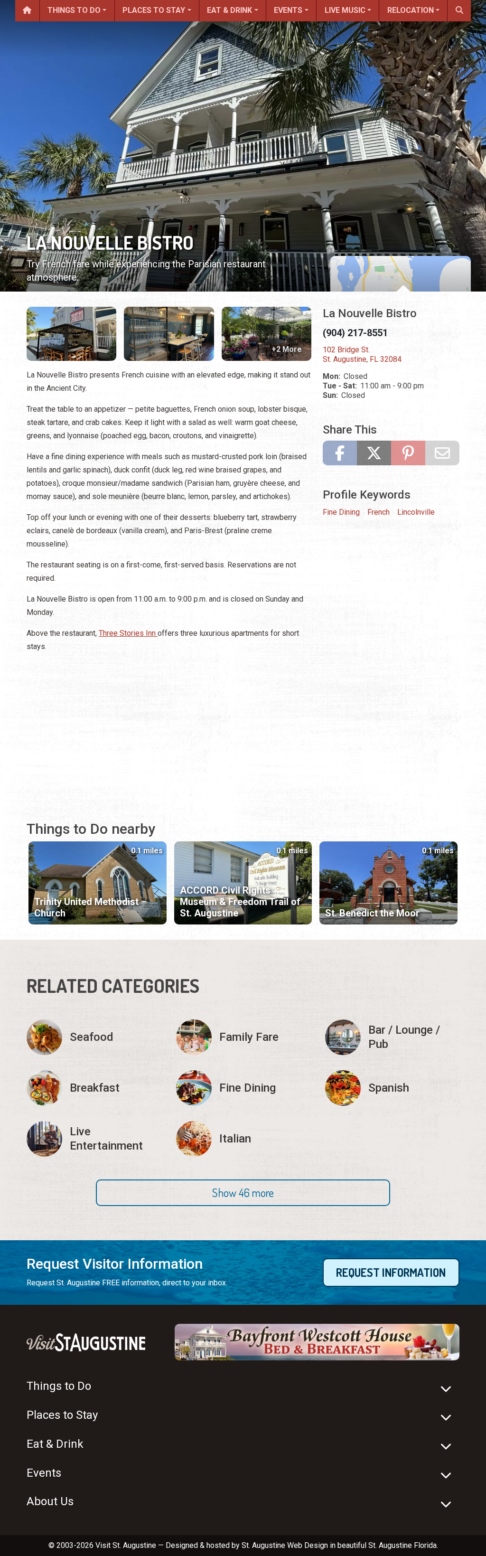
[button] (243, 1192)
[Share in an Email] (442, 453)
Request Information (391, 1272)
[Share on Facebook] (340, 453)
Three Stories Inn (128, 633)
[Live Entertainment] (94, 1139)
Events (288, 10)
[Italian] (243, 1139)
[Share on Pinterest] (408, 453)
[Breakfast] (94, 1088)
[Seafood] (94, 1037)
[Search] (459, 10)
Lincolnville (416, 512)
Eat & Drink (229, 10)
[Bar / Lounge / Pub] (392, 1037)
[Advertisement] (169, 727)
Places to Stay (153, 10)
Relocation (410, 10)
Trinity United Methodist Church (86, 907)
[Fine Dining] (243, 1088)
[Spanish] (392, 1088)
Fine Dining (341, 512)
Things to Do (74, 10)
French (378, 512)
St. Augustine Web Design (285, 1545)
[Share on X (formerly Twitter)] (374, 453)
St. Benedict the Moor (372, 913)
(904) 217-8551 (355, 333)
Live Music (345, 10)
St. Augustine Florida (402, 1545)
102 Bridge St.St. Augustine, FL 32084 (362, 354)
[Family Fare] (243, 1037)
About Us (50, 1501)
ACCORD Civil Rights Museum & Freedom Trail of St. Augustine (240, 902)
